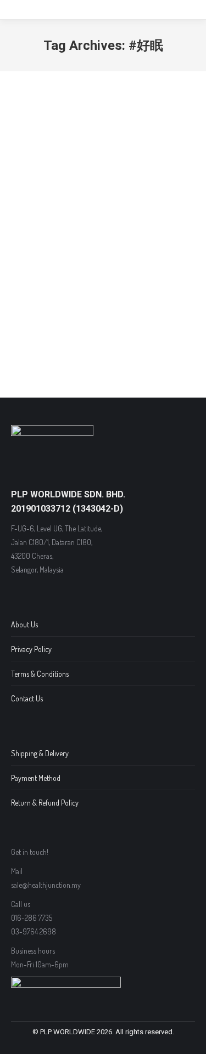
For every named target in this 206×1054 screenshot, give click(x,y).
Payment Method (35, 778)
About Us (24, 624)
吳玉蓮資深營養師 (53, 239)
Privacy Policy (31, 649)
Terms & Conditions (40, 673)
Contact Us (27, 698)
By (103, 239)
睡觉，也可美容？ (69, 221)
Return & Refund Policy (45, 802)
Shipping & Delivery (40, 753)
